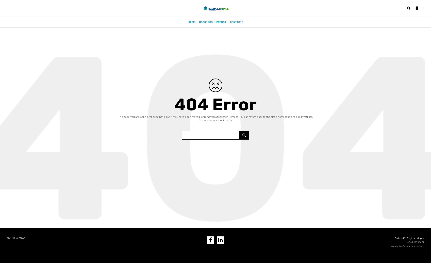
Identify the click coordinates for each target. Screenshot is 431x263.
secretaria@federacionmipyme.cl (407, 246)
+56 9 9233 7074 (415, 242)
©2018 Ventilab (16, 238)
